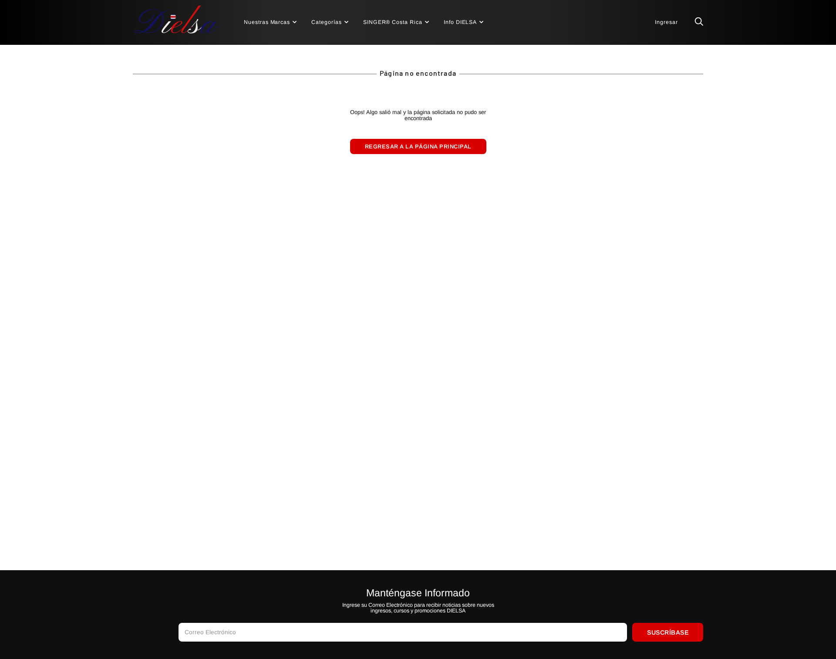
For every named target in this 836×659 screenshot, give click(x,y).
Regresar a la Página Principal (418, 146)
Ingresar (666, 22)
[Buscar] (698, 22)
